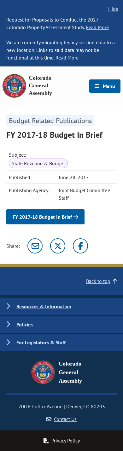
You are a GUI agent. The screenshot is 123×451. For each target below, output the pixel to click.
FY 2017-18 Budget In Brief (43, 217)
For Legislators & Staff (41, 342)
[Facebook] (80, 246)
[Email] (35, 246)
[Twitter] (57, 246)
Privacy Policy (65, 440)
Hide (113, 9)
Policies (24, 324)
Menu (108, 86)
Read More (97, 27)
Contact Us (65, 419)
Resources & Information (43, 306)
